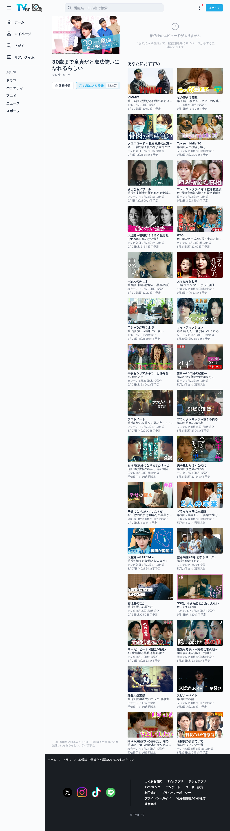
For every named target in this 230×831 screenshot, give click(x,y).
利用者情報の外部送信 (191, 798)
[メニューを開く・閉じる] (199, 7)
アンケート (173, 787)
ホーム (52, 759)
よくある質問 (153, 781)
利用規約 (150, 792)
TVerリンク (152, 787)
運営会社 (150, 804)
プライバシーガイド (158, 798)
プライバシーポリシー (176, 792)
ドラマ (67, 759)
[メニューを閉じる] (9, 7)
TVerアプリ (175, 781)
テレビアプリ (197, 781)
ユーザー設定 (194, 787)
